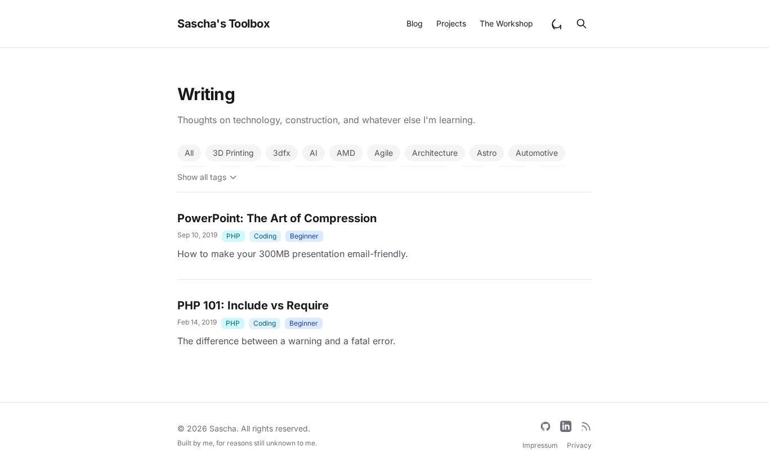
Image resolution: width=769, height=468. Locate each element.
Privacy (579, 445)
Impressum (540, 445)
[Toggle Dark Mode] (557, 24)
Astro (487, 153)
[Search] (581, 24)
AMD (346, 153)
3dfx (281, 153)
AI (314, 153)
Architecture (435, 153)
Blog (414, 23)
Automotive (537, 153)
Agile (383, 153)
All (189, 153)
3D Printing (233, 153)
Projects (451, 23)
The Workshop (506, 23)
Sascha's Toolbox (223, 23)
